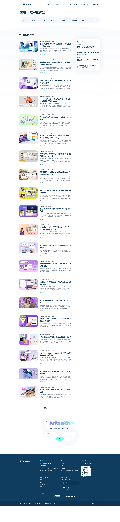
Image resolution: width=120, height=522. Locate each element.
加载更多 (45, 408)
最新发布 (26, 34)
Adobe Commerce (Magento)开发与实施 (49, 468)
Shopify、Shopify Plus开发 (46, 470)
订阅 (59, 438)
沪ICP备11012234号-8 (54, 503)
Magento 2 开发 (63, 20)
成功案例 (63, 463)
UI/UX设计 (33, 20)
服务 (41, 482)
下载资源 (63, 468)
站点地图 (92, 503)
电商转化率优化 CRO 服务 (46, 463)
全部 (24, 20)
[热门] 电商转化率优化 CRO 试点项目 (69, 470)
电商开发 (42, 20)
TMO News (74, 20)
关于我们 (42, 479)
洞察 (62, 465)
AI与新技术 (52, 20)
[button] (96, 4)
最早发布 (32, 34)
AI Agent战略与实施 (44, 465)
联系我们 (42, 486)
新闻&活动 (42, 484)
